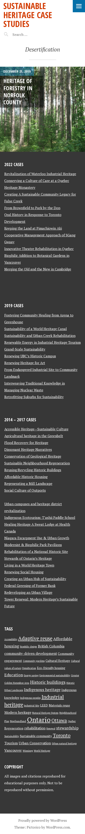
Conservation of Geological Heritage (32, 456)
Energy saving (31, 675)
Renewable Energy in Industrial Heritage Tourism (42, 342)
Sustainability (11, 736)
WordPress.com (58, 827)
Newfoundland (18, 721)
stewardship (67, 728)
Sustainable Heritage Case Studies (27, 14)
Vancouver (13, 750)
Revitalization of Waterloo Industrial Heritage (40, 174)
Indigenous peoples (30, 697)
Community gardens (34, 660)
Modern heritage (17, 712)
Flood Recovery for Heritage (26, 442)
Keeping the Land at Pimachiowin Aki (33, 228)
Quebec (72, 721)
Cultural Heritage (58, 661)
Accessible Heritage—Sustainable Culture (36, 429)
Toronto (61, 735)
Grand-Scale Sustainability (24, 349)
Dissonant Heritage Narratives (28, 449)
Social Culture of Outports (25, 490)
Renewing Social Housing (24, 572)
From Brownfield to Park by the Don (32, 208)
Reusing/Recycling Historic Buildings (32, 470)
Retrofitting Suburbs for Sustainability (34, 397)
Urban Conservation (35, 743)
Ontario (39, 719)
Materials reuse (59, 705)
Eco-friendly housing (51, 668)
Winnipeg (28, 750)
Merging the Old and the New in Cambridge (37, 269)
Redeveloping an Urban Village (28, 592)
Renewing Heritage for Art (24, 363)
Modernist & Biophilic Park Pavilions (33, 544)
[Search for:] (31, 34)
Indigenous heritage (42, 689)
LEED (44, 705)
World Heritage (42, 750)
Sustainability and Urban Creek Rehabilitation (39, 335)
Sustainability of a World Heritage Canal (35, 328)
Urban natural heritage (64, 743)
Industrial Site (31, 705)
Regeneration (13, 728)
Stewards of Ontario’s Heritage (28, 558)
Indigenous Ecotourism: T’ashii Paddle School (39, 517)
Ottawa (59, 720)
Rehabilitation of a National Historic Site (36, 551)
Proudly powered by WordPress (42, 820)
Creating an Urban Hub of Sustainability (35, 578)
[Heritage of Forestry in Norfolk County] (42, 109)
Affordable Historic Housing (26, 476)
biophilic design (28, 646)
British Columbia (51, 646)
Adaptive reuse (35, 638)
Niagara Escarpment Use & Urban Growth (36, 538)
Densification (29, 668)
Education (13, 674)
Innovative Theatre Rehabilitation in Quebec (39, 248)
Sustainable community (36, 736)
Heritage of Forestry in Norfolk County (17, 91)
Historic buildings (48, 682)
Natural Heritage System (45, 712)
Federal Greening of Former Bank (30, 585)
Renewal (50, 728)
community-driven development (30, 653)
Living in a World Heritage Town (29, 565)
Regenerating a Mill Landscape (28, 483)
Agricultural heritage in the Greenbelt (33, 436)
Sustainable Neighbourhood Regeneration (37, 463)
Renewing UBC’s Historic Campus (30, 356)
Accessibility (10, 639)
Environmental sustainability (54, 675)
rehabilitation (35, 728)
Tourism (11, 743)
